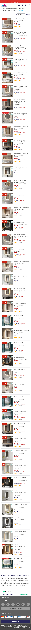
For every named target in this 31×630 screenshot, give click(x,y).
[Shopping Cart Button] (29, 5)
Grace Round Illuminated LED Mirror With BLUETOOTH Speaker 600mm (21, 115)
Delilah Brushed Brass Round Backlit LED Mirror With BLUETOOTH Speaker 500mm (20, 182)
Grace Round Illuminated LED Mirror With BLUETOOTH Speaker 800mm (21, 236)
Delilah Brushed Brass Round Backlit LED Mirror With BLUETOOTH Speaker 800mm (20, 47)
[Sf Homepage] (4, 5)
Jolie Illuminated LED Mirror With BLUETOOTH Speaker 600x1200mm (21, 155)
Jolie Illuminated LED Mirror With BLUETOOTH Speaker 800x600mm (21, 128)
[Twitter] (8, 604)
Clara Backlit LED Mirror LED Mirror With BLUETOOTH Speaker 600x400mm (21, 276)
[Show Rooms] (22, 5)
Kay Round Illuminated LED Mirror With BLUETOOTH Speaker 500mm (21, 384)
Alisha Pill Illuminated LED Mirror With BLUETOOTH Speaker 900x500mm (21, 519)
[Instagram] (23, 604)
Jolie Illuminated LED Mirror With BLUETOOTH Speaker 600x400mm (21, 195)
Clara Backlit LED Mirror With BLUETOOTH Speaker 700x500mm (20, 249)
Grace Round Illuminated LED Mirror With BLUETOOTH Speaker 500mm (21, 371)
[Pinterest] (13, 604)
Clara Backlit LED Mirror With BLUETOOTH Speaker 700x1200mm (20, 74)
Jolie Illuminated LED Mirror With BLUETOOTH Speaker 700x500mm (21, 88)
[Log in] (25, 5)
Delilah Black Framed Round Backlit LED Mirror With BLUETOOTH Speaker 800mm (20, 357)
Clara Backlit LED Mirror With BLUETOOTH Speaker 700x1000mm (20, 61)
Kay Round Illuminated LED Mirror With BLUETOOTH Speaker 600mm (21, 263)
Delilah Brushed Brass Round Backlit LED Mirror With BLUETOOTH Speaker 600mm (20, 34)
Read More (20, 10)
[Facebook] (3, 604)
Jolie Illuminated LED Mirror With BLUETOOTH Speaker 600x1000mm (21, 20)
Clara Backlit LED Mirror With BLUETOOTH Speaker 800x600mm (20, 168)
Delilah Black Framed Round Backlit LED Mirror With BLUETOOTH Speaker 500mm (20, 479)
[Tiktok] (28, 604)
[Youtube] (18, 604)
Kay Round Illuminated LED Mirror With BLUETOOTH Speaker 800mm (21, 209)
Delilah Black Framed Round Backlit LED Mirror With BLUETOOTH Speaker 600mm (20, 222)
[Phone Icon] (19, 5)
